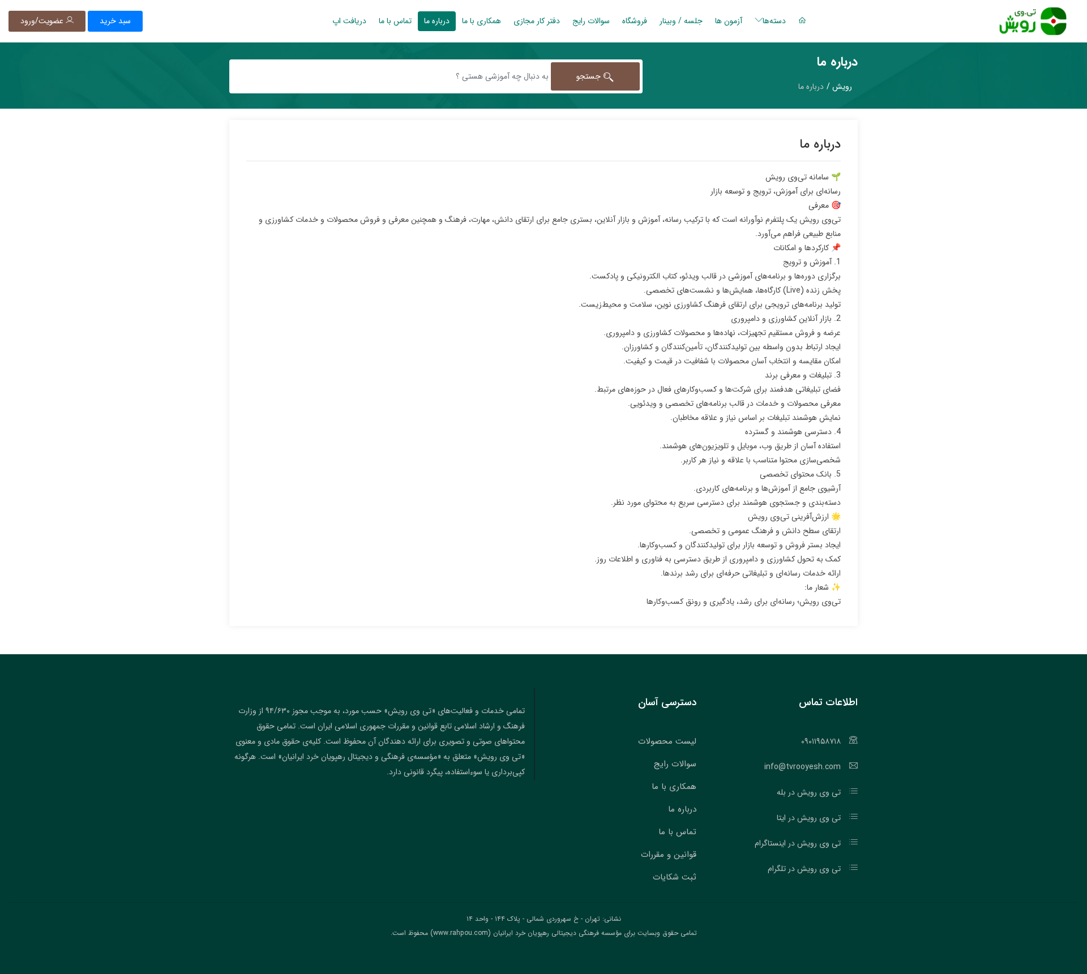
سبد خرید (115, 21)
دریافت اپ (349, 21)
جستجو (590, 76)
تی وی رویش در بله (809, 792)
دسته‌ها (774, 21)
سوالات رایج (591, 21)
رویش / (839, 86)
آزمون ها (728, 21)
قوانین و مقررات (668, 854)
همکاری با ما (481, 21)
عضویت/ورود (43, 21)
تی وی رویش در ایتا (809, 818)
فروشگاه (634, 21)
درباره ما (437, 21)
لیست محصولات (667, 741)
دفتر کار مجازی (536, 21)
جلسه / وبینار (681, 21)
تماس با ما (395, 21)
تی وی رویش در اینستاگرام (798, 843)
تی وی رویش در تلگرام (804, 869)
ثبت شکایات (674, 877)
